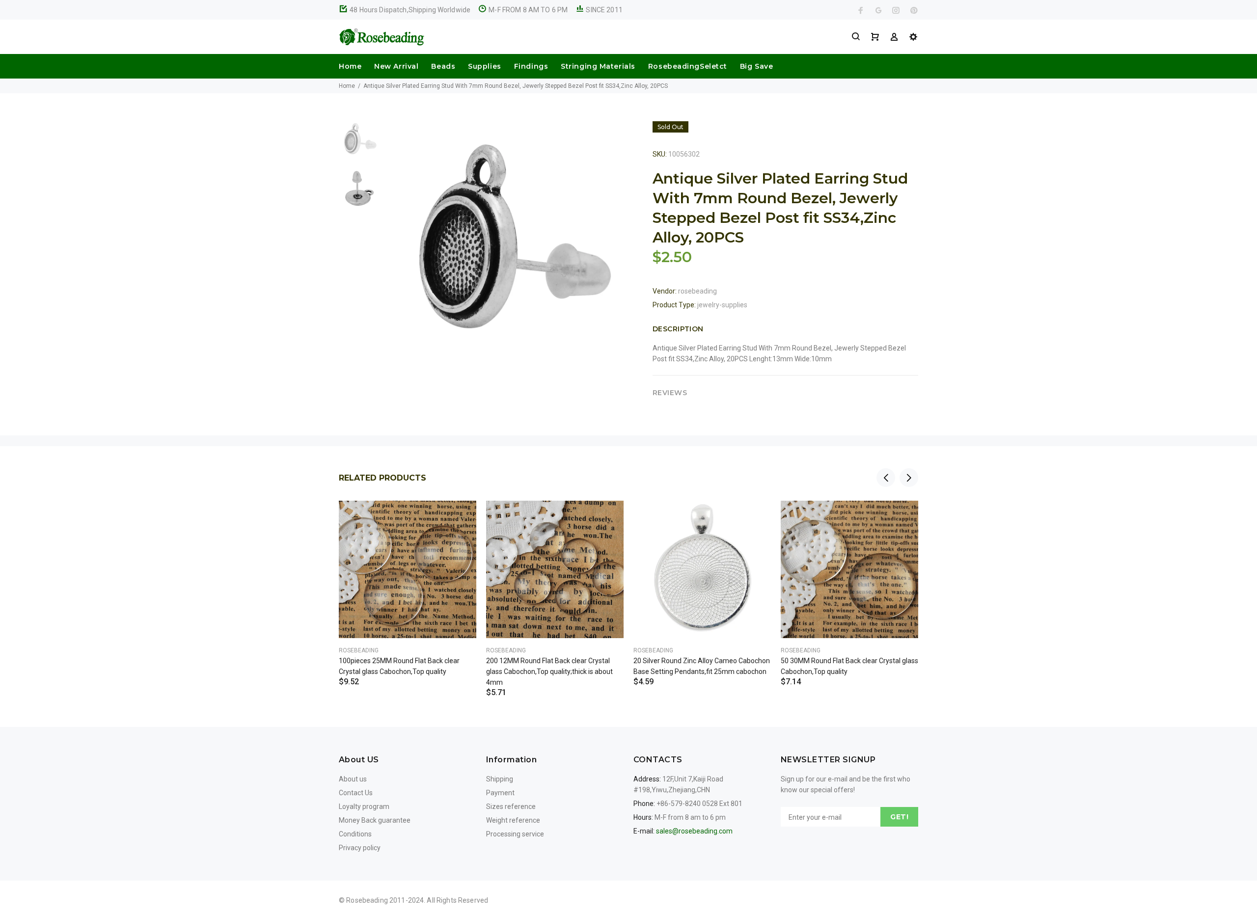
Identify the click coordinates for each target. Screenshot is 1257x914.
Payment (500, 793)
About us (353, 779)
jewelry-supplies (722, 305)
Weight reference (513, 820)
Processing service (515, 834)
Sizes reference (511, 806)
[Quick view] (460, 517)
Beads (443, 66)
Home (350, 66)
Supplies (484, 66)
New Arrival (396, 66)
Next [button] (909, 477)
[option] (359, 143)
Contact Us (356, 793)
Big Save (756, 66)
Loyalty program (364, 806)
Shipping (499, 779)
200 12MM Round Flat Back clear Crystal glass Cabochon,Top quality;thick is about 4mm (549, 671)
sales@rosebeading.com (694, 831)
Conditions (355, 834)
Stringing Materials (598, 66)
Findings (531, 66)
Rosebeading (359, 650)
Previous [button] (885, 477)
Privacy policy (360, 848)
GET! (899, 816)
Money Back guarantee (374, 820)
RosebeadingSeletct (687, 66)
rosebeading (697, 291)
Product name (82, 875)
